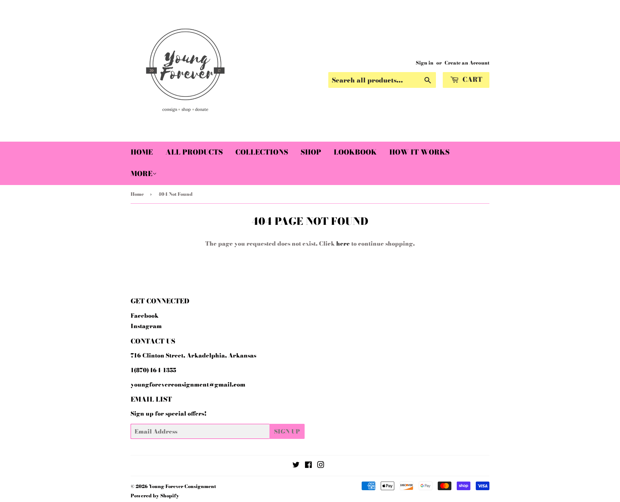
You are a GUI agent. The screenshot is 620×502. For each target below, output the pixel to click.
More (141, 174)
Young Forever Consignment (182, 486)
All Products (194, 152)
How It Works (419, 152)
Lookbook (355, 152)
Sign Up (287, 431)
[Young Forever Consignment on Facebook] (308, 465)
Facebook (145, 315)
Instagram (146, 326)
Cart (471, 79)
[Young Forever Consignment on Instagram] (320, 465)
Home (142, 152)
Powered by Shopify (155, 495)
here (343, 243)
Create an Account (467, 62)
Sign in (424, 62)
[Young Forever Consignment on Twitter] (296, 465)
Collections (261, 152)
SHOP (311, 152)
